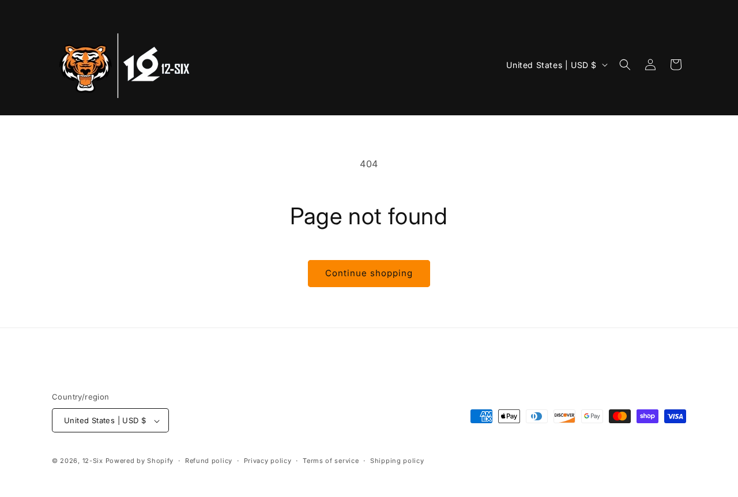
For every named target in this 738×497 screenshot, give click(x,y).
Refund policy (208, 461)
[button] (625, 64)
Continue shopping (369, 273)
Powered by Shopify (140, 461)
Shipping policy (397, 461)
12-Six (92, 461)
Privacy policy (268, 461)
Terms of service (331, 461)
